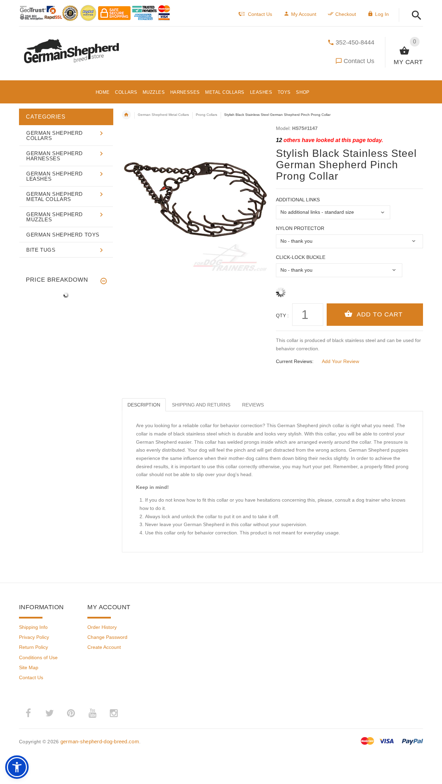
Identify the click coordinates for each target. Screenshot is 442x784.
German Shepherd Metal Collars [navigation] (163, 115)
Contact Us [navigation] (260, 14)
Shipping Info (33, 627)
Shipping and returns (201, 405)
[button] (414, 16)
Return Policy (33, 647)
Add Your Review (340, 361)
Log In (382, 14)
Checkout (345, 14)
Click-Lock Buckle (300, 257)
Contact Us (359, 61)
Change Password (107, 637)
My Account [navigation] (303, 14)
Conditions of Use (38, 657)
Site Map (28, 667)
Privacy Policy (34, 637)
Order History (102, 627)
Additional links (298, 199)
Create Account (104, 647)
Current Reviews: (295, 361)
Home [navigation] (126, 114)
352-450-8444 (355, 42)
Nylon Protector (300, 228)
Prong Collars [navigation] (206, 115)
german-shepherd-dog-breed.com (99, 741)
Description (143, 405)
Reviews (253, 405)
